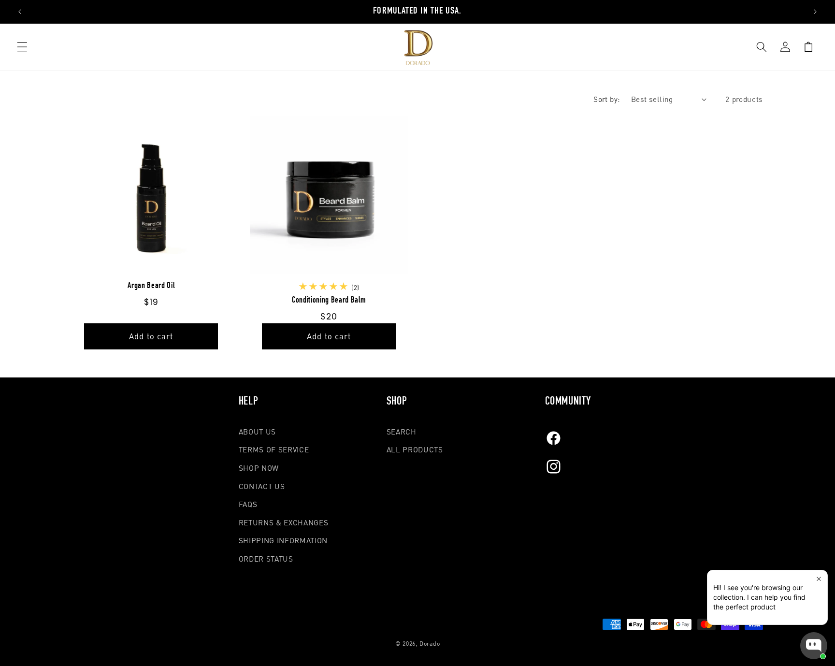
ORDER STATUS (266, 559)
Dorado (429, 643)
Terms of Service (274, 449)
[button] (22, 47)
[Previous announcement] (19, 11)
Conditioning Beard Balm (329, 300)
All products (415, 449)
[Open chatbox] (813, 645)
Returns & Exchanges (284, 522)
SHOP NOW (259, 468)
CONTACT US (262, 486)
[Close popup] (818, 578)
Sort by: (606, 99)
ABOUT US (257, 431)
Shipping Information (283, 541)
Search (402, 431)
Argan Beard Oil (151, 286)
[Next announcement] (815, 11)
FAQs (248, 504)
